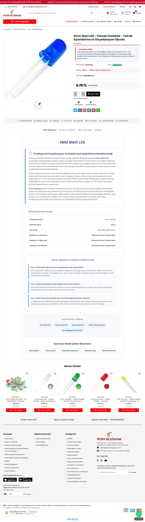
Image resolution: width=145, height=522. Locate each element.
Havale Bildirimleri (42, 445)
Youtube (119, 21)
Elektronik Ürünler (73, 452)
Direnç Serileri (51, 351)
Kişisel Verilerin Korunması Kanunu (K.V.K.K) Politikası (16, 450)
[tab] (49, 130)
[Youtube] (140, 7)
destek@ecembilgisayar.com (110, 448)
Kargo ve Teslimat (11, 442)
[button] (137, 13)
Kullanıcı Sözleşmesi (12, 468)
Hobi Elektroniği (90, 351)
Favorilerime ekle (81, 98)
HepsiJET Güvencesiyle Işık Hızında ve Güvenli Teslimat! (73, 2)
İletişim (122, 7)
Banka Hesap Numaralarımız (15, 454)
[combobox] (5, 494)
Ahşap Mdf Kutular (73, 475)
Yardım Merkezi (109, 7)
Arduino (70, 439)
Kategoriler (71, 434)
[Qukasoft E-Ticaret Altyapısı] (72, 519)
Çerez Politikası (10, 471)
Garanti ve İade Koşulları (13, 445)
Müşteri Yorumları (88, 21)
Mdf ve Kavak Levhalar (75, 458)
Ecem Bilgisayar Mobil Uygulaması (16, 458)
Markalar (138, 21)
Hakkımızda (9, 439)
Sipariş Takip (93, 7)
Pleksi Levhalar (72, 455)
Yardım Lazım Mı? (29, 419)
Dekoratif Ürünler (73, 468)
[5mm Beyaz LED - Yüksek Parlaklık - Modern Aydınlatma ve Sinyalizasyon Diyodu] (44, 384)
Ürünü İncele (17, 410)
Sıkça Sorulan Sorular (64, 419)
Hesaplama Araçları (105, 21)
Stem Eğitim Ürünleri (74, 449)
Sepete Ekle (94, 94)
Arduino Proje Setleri (74, 442)
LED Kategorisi (34, 351)
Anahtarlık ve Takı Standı (75, 465)
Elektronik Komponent (70, 351)
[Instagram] (135, 7)
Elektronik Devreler (109, 351)
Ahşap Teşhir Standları (75, 462)
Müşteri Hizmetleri (108, 419)
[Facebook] (130, 7)
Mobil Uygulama (72, 21)
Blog (128, 21)
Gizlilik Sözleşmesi (11, 464)
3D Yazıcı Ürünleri (73, 445)
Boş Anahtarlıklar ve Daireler (77, 481)
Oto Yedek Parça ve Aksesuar (77, 472)
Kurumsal (7, 434)
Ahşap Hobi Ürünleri (74, 478)
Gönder (28, 494)
